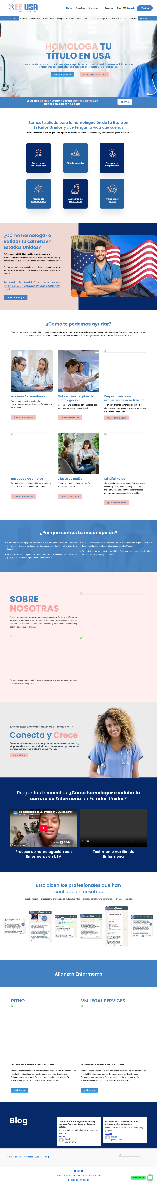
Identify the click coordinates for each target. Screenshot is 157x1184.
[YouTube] (82, 1171)
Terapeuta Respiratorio (112, 164)
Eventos (109, 8)
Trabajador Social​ (112, 200)
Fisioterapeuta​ (75, 163)
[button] (99, 8)
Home (69, 8)
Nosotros (80, 8)
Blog (119, 8)
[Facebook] (75, 1171)
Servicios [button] (93, 8)
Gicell (67, 1139)
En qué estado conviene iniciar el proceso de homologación (121, 1122)
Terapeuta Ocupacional (38, 200)
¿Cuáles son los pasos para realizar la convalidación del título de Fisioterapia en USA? (87, 18)
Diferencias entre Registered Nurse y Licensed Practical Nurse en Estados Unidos (77, 1124)
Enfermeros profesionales (38, 164)
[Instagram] (78, 1171)
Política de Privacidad (78, 1179)
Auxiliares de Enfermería (75, 200)
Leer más (62, 1136)
